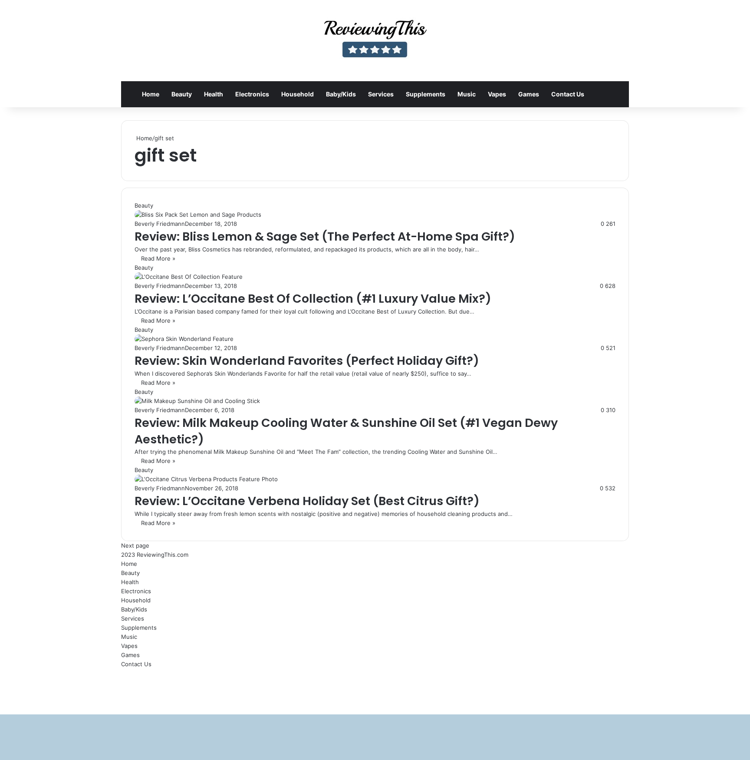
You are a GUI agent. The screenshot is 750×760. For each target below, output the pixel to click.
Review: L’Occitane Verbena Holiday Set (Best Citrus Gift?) (307, 501)
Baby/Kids (341, 94)
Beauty (181, 94)
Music (466, 94)
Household (297, 94)
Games (528, 94)
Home (150, 94)
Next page (135, 545)
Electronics (252, 94)
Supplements (425, 94)
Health (213, 94)
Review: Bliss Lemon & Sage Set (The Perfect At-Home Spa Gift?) (325, 236)
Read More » (158, 258)
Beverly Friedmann (160, 223)
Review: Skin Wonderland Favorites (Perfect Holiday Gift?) (307, 361)
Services (381, 94)
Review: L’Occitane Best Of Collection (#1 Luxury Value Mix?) (313, 299)
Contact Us (567, 94)
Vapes (497, 94)
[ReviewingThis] (375, 40)
